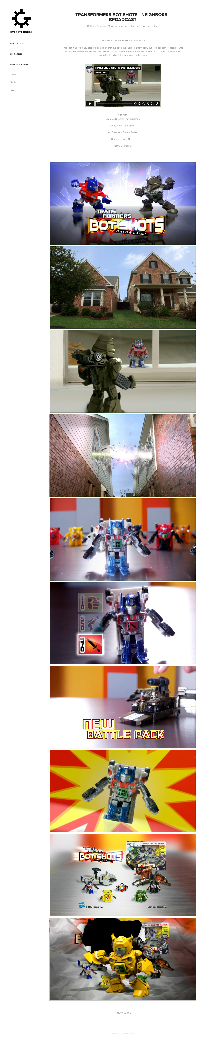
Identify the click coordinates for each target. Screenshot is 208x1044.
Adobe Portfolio (127, 1033)
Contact (14, 81)
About (13, 74)
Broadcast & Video (19, 64)
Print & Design (16, 54)
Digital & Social (17, 44)
